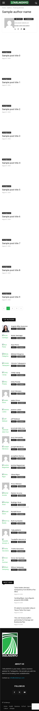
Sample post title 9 (11, 297)
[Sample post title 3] (19, 125)
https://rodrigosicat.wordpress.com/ (20, 507)
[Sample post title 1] (19, 71)
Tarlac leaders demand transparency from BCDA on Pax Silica (25, 589)
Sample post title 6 (11, 216)
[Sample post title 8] (19, 259)
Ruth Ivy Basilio (17, 521)
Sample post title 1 (11, 82)
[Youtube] (24, 28)
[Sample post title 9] (19, 286)
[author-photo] (9, 24)
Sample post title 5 (11, 189)
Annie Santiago (17, 335)
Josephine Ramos (17, 456)
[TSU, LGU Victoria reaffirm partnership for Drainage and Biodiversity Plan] (7, 620)
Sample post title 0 (11, 55)
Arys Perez (15, 345)
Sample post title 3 (11, 136)
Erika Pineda (15, 382)
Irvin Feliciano (16, 391)
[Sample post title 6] (19, 205)
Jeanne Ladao (16, 410)
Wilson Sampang (17, 567)
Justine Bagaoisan (18, 465)
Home (4, 8)
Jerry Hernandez (17, 437)
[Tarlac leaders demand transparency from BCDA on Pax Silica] (7, 590)
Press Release (16, 484)
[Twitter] (15, 28)
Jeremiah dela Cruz (18, 428)
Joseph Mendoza (17, 447)
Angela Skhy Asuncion (19, 326)
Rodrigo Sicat (16, 502)
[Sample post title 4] (19, 151)
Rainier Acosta (16, 493)
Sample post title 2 (11, 109)
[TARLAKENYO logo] (19, 2)
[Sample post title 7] (19, 232)
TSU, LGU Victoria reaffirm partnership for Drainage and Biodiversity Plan (23, 620)
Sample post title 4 (11, 163)
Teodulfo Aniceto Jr (18, 539)
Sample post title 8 (11, 270)
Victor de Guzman (18, 558)
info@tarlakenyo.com (17, 678)
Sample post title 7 (11, 243)
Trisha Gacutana (17, 549)
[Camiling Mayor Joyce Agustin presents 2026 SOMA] (7, 600)
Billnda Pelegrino (17, 354)
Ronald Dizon (16, 512)
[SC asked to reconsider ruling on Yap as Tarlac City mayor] (7, 610)
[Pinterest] (18, 28)
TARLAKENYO (16, 530)
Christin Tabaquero (18, 363)
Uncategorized (7, 52)
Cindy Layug (15, 373)
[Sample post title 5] (19, 178)
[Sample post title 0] (19, 44)
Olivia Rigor (15, 474)
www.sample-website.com (21, 23)
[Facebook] (21, 28)
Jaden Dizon (15, 400)
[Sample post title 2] (19, 98)
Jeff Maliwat (15, 419)
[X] (19, 692)
